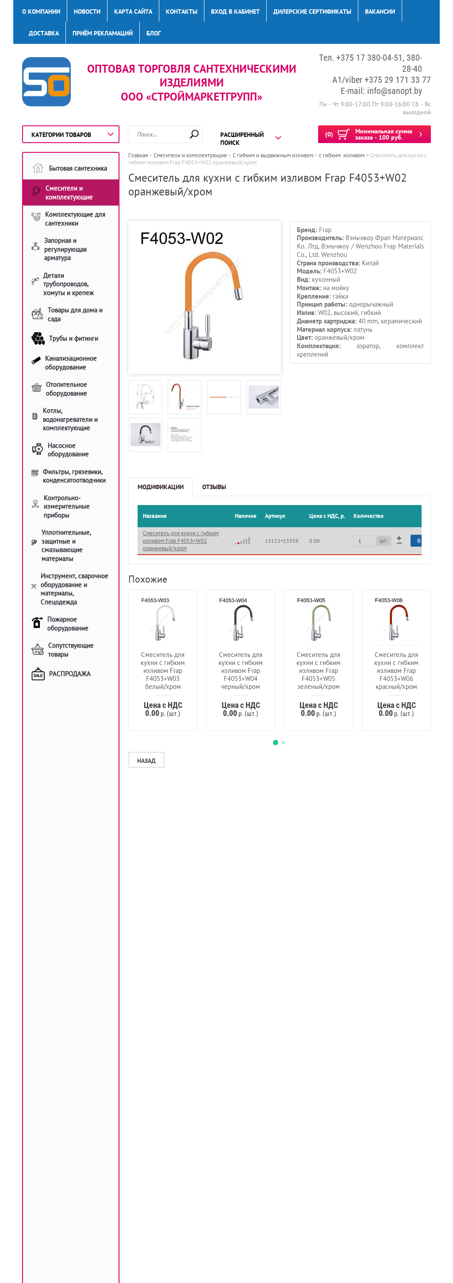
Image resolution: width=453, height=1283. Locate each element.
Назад (146, 761)
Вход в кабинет (235, 12)
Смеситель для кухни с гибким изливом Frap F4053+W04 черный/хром (241, 670)
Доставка (44, 33)
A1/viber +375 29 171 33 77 (381, 79)
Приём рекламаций (103, 33)
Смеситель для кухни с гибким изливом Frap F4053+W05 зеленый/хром (318, 670)
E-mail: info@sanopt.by (381, 91)
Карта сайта (133, 12)
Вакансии (380, 12)
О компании (41, 12)
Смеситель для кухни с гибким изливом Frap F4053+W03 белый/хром (163, 670)
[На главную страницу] (46, 82)
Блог (153, 33)
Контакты (181, 12)
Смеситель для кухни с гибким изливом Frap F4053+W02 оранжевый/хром (181, 540)
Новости (87, 12)
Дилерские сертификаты (312, 12)
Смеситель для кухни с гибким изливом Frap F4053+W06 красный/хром (396, 670)
